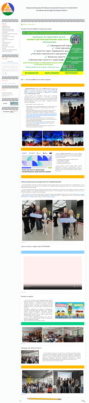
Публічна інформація (8, 29)
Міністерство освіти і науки (7, 92)
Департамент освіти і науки (7, 93)
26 (12, 70)
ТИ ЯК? (5, 103)
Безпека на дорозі (27, 296)
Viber (35, 92)
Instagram (53, 196)
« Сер (3, 73)
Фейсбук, (45, 91)
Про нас (4, 23)
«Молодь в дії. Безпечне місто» (31, 348)
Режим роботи (6, 28)
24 (7, 70)
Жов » (6, 73)
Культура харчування (8, 39)
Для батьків (5, 44)
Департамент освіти (5, 95)
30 (5, 72)
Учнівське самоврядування (9, 50)
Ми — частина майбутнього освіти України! (36, 80)
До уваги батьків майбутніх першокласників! (36, 29)
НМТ (3, 41)
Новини (4, 25)
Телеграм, (54, 91)
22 (3, 70)
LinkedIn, (26, 92)
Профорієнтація (6, 42)
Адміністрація (6, 26)
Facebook (48, 196)
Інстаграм (50, 91)
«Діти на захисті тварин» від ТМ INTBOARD (35, 246)
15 (3, 68)
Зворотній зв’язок (7, 51)
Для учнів (4, 45)
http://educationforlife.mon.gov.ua (41, 123)
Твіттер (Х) (30, 92)
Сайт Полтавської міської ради (7, 94)
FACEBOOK (6, 111)
